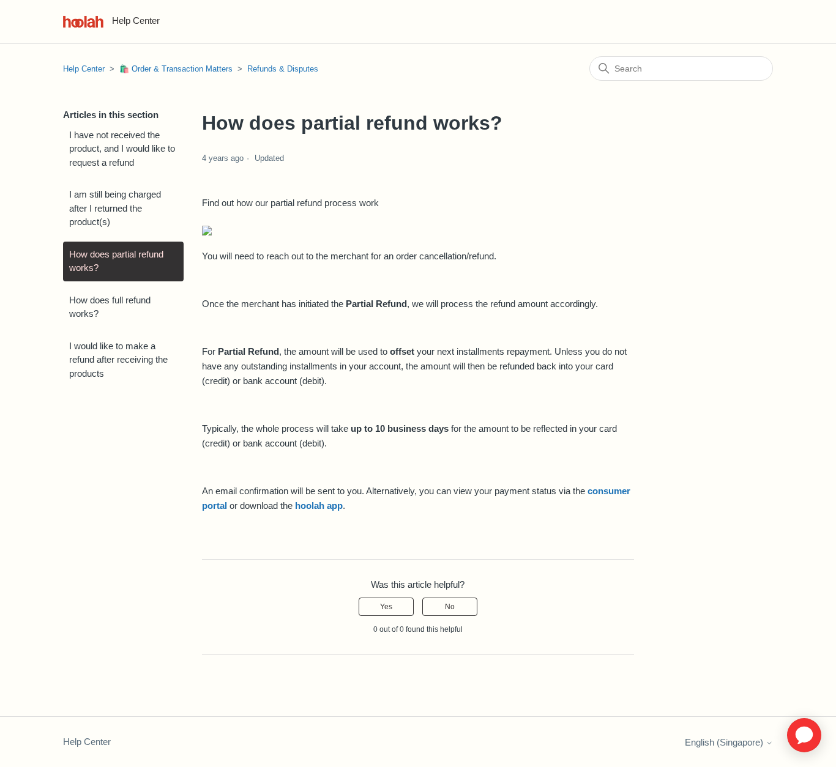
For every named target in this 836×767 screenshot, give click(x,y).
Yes (386, 606)
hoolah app (319, 505)
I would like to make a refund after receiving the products (118, 360)
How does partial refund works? (116, 261)
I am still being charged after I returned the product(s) (115, 208)
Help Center (84, 68)
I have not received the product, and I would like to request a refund (122, 149)
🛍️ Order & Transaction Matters (176, 68)
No (450, 606)
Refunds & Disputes (282, 68)
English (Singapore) (725, 742)
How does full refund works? (110, 307)
